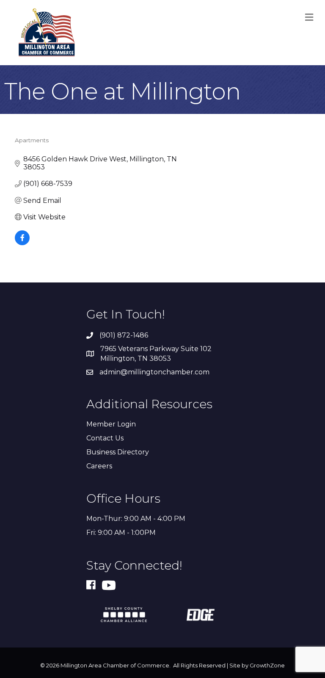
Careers (99, 466)
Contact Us (105, 438)
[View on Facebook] (22, 243)
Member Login (111, 424)
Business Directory (117, 452)
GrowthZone (267, 665)
